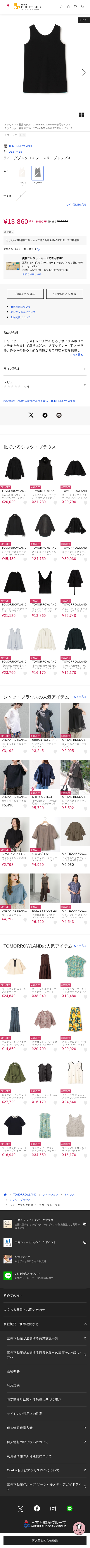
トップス (69, 1194)
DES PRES (15, 151)
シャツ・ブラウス (20, 1199)
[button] (45, 73)
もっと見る (76, 354)
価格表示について (20, 306)
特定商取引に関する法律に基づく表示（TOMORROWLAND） (39, 401)
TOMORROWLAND (20, 146)
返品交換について (20, 317)
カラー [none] (7, 171)
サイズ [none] (7, 195)
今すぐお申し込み (32, 274)
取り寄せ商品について (23, 312)
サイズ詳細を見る (76, 204)
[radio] (22, 176)
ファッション (50, 1194)
